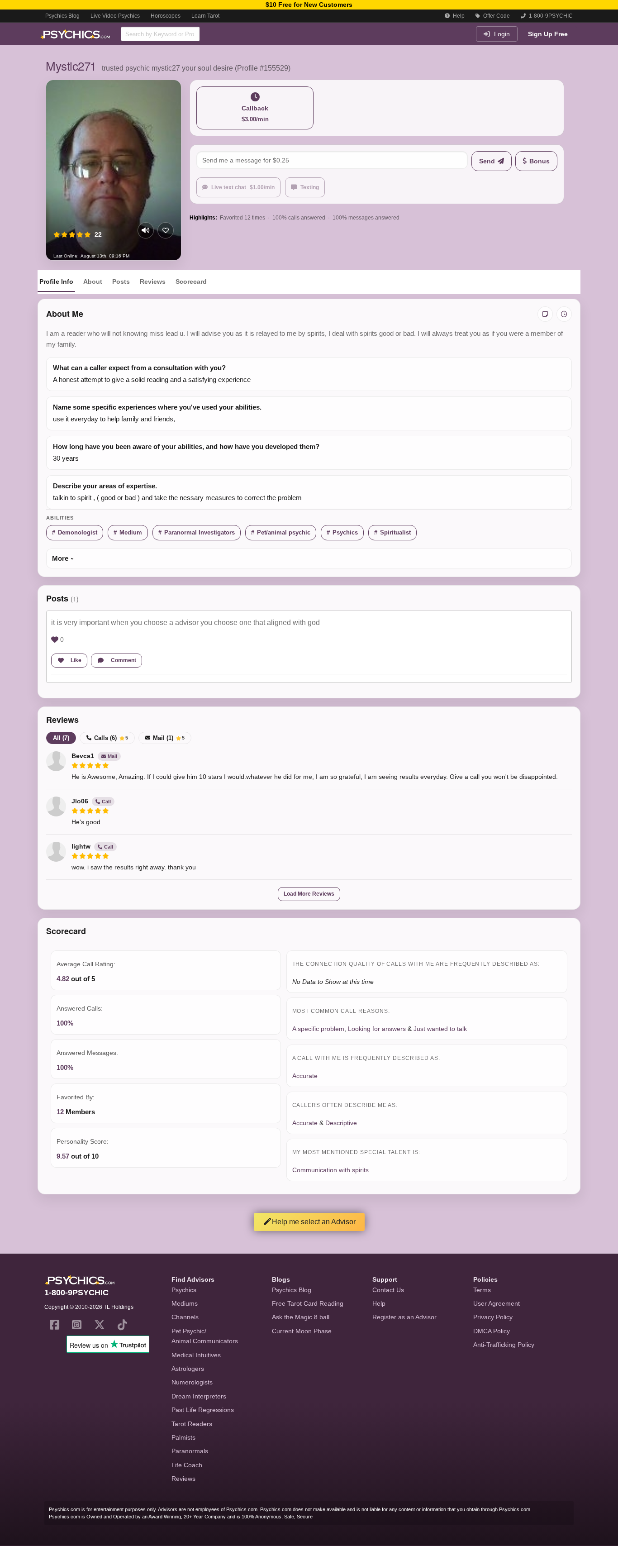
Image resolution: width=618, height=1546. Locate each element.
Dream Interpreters (198, 1396)
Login (501, 34)
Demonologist (77, 532)
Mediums (184, 1303)
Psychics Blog (62, 16)
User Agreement (496, 1303)
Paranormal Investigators (199, 532)
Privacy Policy (493, 1317)
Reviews (153, 281)
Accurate (305, 1075)
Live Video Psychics (115, 16)
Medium (130, 532)
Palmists (183, 1437)
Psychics (345, 532)
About (92, 281)
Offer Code (496, 16)
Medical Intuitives (196, 1355)
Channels (185, 1317)
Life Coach (186, 1465)
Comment (123, 660)
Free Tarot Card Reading (307, 1303)
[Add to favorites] (165, 230)
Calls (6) (111, 738)
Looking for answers (377, 1028)
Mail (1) (169, 738)
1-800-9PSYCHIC (550, 16)
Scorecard (191, 281)
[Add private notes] (545, 314)
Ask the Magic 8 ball (300, 1317)
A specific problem (318, 1028)
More (60, 558)
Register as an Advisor (404, 1317)
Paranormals (189, 1451)
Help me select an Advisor (314, 1222)
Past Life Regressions (202, 1409)
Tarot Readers (191, 1423)
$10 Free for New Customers (309, 4)
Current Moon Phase (302, 1331)
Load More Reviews (309, 894)
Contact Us (388, 1289)
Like (76, 660)
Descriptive (341, 1122)
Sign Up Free (548, 34)
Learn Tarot (205, 16)
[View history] (564, 314)
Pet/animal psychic (283, 532)
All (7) (61, 738)
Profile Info (56, 281)
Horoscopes (166, 16)
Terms (482, 1289)
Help (458, 16)
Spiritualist (395, 532)
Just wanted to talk (440, 1028)
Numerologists (192, 1382)
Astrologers (187, 1368)
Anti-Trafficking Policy (503, 1344)
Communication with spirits (330, 1170)
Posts (121, 281)
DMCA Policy (491, 1331)
